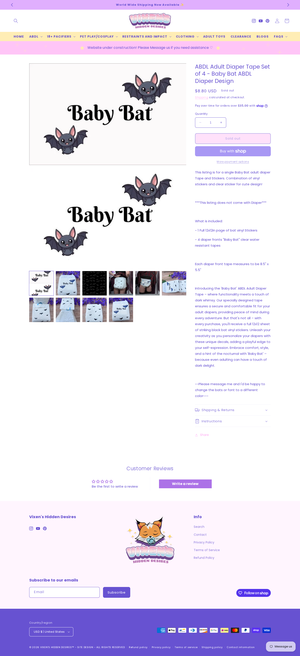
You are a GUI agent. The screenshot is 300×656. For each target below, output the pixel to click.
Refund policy (138, 647)
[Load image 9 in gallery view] (94, 310)
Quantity (201, 114)
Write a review (185, 483)
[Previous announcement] (12, 5)
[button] (16, 21)
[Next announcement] (288, 5)
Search (199, 527)
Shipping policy (212, 647)
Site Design (85, 647)
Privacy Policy (204, 542)
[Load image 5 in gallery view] (147, 283)
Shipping (201, 97)
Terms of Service (207, 550)
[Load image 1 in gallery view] (41, 283)
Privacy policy (161, 647)
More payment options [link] (233, 162)
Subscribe (117, 592)
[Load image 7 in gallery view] (41, 310)
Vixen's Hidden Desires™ (57, 647)
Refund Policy (204, 558)
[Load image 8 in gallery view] (68, 310)
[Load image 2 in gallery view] (68, 283)
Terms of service (186, 647)
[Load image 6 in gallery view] (174, 283)
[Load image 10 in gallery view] (121, 310)
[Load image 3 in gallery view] (94, 283)
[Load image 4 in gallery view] (121, 283)
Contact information (241, 647)
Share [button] (204, 435)
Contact (200, 534)
